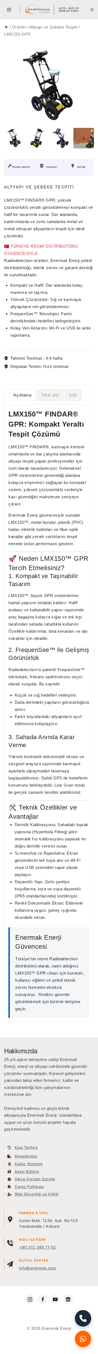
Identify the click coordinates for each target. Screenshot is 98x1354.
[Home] (6, 27)
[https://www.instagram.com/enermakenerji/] (30, 1299)
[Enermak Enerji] (37, 9)
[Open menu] (9, 9)
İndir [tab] (73, 395)
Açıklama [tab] (22, 395)
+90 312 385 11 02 (37, 1247)
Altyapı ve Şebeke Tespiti (39, 187)
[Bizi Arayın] (83, 1318)
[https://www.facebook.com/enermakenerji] (43, 1299)
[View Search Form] (92, 10)
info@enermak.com (37, 1268)
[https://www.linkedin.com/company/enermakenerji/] (68, 1299)
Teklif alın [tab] (50, 395)
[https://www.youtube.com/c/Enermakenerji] (55, 1299)
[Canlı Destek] (83, 1339)
